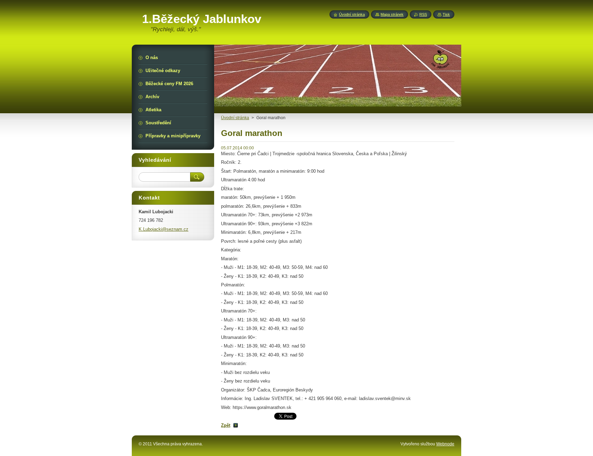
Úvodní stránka (352, 14)
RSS (423, 14)
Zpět (225, 425)
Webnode (445, 444)
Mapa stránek (392, 14)
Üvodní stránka (235, 118)
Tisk (446, 14)
